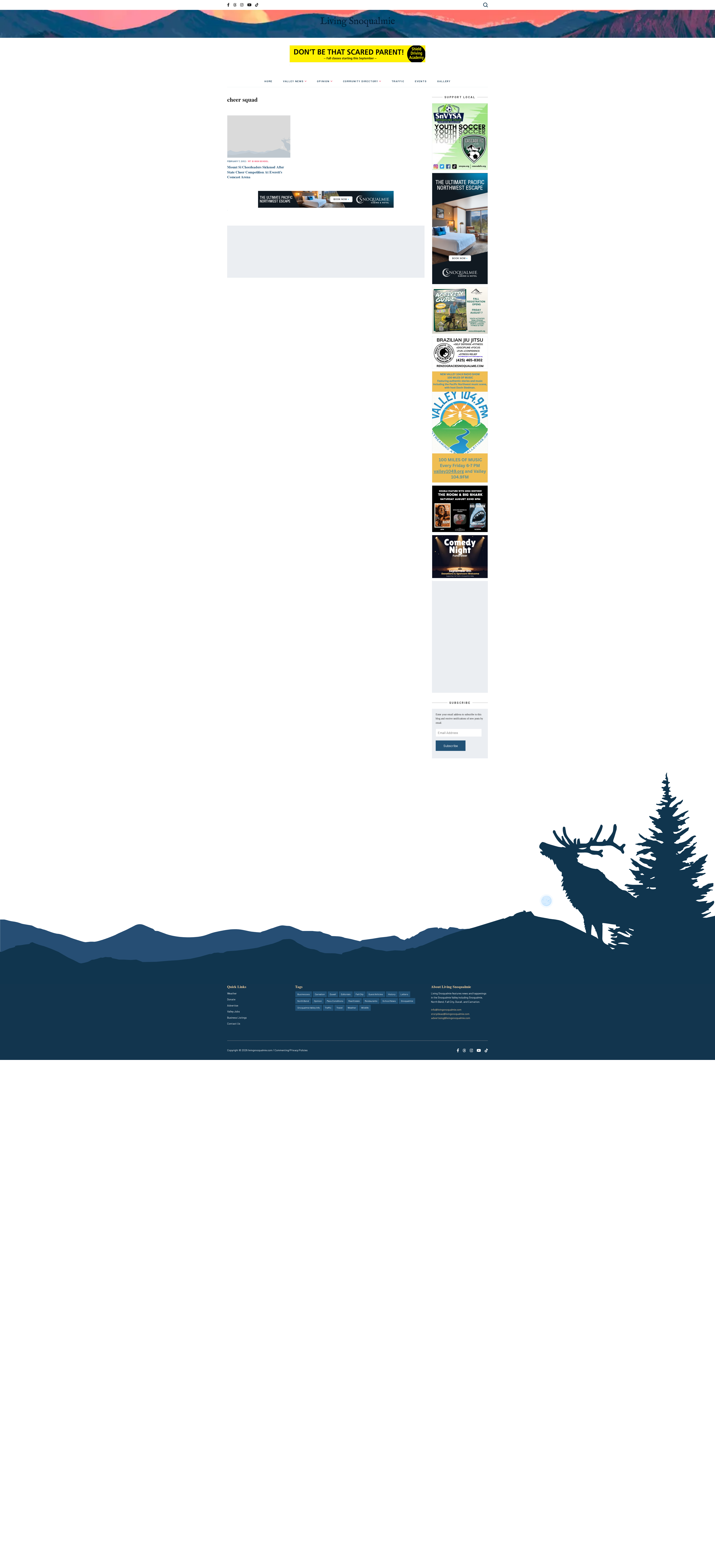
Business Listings (237, 1017)
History (391, 994)
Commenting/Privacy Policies (291, 1050)
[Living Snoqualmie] (357, 22)
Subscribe (451, 746)
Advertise (232, 1005)
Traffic (398, 81)
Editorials (346, 994)
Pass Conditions (335, 1001)
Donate (231, 999)
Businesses (303, 994)
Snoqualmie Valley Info (308, 1007)
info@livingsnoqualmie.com (446, 1009)
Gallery (444, 81)
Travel (339, 1007)
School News (389, 1001)
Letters (404, 994)
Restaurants (371, 1001)
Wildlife (365, 1007)
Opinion (323, 81)
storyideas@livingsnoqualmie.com (450, 1013)
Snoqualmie (407, 1001)
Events (421, 81)
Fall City (359, 994)
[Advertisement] (326, 252)
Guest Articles (375, 994)
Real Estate (354, 1001)
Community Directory (360, 81)
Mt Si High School (258, 161)
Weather (232, 993)
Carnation (320, 994)
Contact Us (233, 1023)
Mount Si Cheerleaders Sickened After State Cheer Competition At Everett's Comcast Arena (255, 171)
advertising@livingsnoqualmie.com (450, 1018)
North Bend (303, 1001)
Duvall (333, 994)
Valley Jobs (233, 1011)
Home (268, 81)
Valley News (293, 81)
